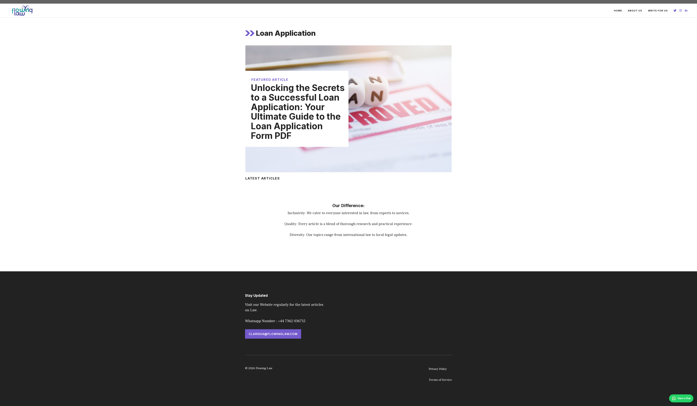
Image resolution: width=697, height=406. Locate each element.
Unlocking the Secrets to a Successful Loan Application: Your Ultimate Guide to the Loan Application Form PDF (298, 111)
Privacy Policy (438, 369)
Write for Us (658, 10)
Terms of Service (440, 380)
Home (618, 10)
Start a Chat (684, 398)
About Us (635, 10)
